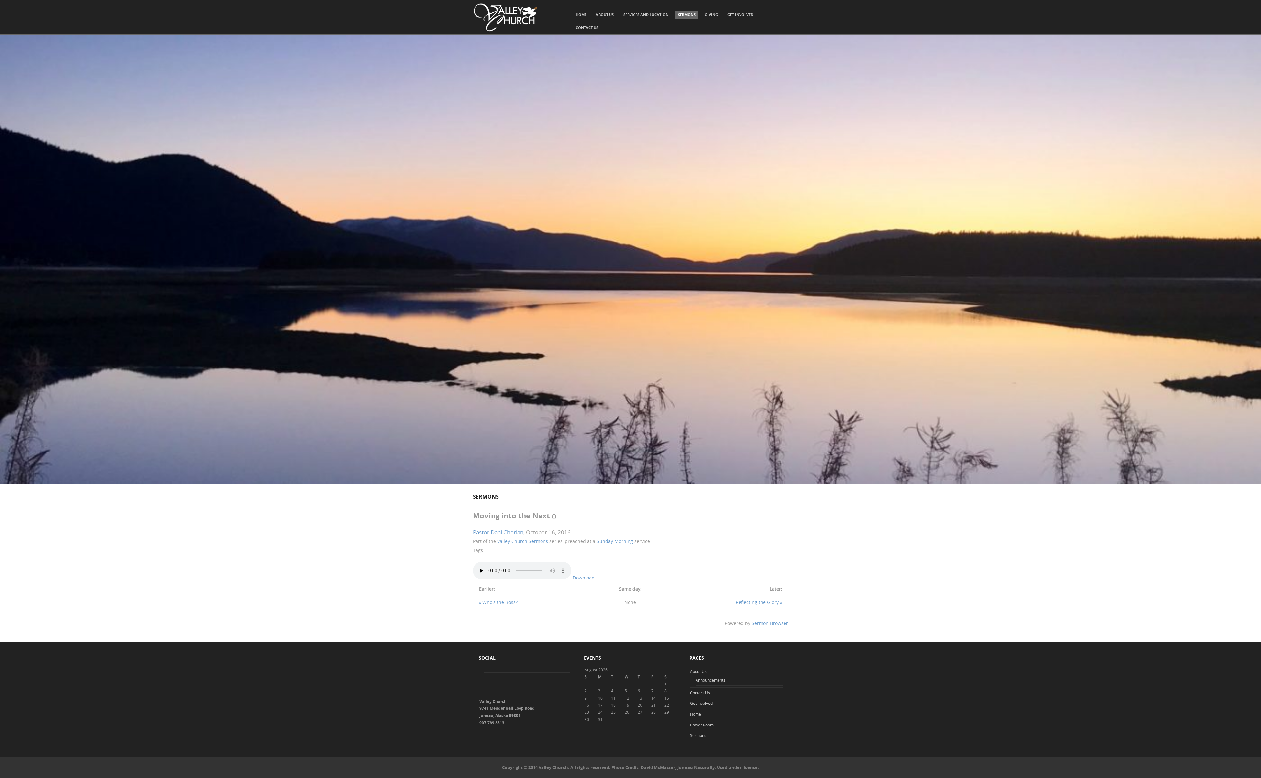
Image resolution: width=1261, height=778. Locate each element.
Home (581, 14)
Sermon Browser (770, 623)
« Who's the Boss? (498, 602)
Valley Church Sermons (522, 541)
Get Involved (740, 14)
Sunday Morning (615, 541)
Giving (711, 14)
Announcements (710, 680)
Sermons (687, 14)
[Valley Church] (506, 17)
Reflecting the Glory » (759, 602)
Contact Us (587, 27)
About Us (605, 14)
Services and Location (646, 14)
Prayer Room (702, 724)
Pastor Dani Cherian (498, 532)
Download (584, 578)
